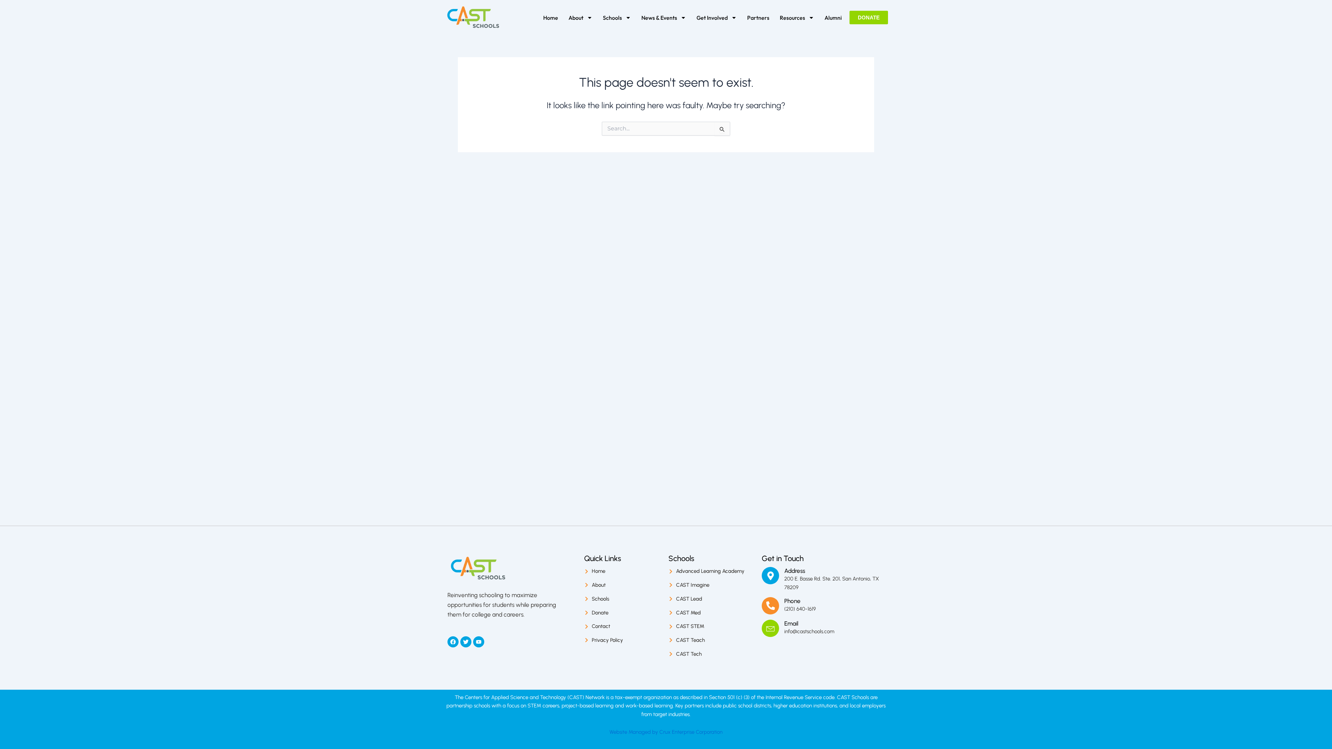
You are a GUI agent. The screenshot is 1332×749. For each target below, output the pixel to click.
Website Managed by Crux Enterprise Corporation (666, 732)
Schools (612, 17)
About (576, 17)
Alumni (833, 17)
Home (550, 17)
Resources (792, 17)
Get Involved (712, 17)
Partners (758, 17)
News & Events (659, 17)
